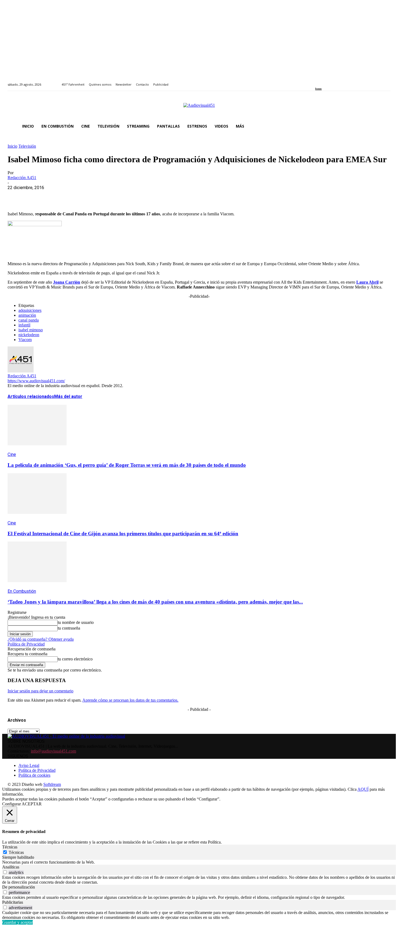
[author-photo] (21, 371)
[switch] (5, 872)
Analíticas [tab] (10, 867)
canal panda (28, 320)
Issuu (318, 88)
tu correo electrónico (75, 659)
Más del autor (68, 396)
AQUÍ (362, 789)
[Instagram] (323, 81)
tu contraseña (69, 628)
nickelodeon (28, 334)
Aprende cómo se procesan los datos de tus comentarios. (130, 700)
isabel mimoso (30, 330)
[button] (383, 126)
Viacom (25, 339)
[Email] (94, 195)
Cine (12, 454)
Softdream (52, 784)
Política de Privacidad (26, 644)
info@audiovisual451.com (53, 751)
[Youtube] (341, 81)
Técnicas (16, 852)
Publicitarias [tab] (12, 902)
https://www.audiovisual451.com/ (36, 380)
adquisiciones (29, 310)
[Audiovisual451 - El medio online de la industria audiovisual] (199, 108)
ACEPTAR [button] (32, 804)
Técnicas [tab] (9, 847)
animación (27, 315)
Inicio (12, 146)
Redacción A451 (22, 177)
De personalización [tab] (18, 887)
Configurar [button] (11, 804)
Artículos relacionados (31, 396)
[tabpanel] (199, 862)
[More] (133, 196)
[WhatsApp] (55, 195)
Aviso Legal (28, 765)
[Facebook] (317, 81)
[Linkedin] (329, 81)
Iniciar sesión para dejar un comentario (40, 691)
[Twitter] (335, 81)
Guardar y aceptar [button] (17, 922)
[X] (36, 195)
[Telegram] (114, 195)
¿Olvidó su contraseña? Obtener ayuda (41, 639)
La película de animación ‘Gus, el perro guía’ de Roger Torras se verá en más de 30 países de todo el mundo (127, 465)
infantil (24, 325)
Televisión (27, 146)
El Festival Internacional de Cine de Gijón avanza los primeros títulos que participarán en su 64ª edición (123, 533)
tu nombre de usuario (76, 622)
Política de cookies (34, 775)
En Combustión (22, 591)
